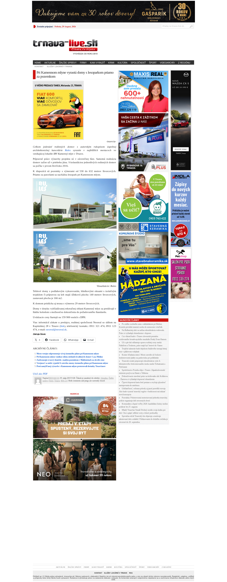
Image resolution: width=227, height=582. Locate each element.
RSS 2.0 (64, 381)
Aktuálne (50, 62)
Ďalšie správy (68, 62)
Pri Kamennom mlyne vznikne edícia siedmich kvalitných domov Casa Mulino (70, 357)
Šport (153, 62)
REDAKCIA (54, 378)
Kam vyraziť (97, 62)
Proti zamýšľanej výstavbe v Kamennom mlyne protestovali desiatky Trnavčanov (71, 366)
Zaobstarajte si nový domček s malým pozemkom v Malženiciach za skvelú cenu (70, 360)
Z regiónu (184, 62)
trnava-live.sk (69, 576)
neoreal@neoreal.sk (56, 329)
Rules (68, 150)
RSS (131, 573)
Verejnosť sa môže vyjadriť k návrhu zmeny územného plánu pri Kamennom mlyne (72, 363)
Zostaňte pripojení (45, 26)
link (62, 326)
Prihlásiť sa (37, 576)
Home (38, 62)
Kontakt (39, 66)
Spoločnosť (138, 62)
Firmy (83, 62)
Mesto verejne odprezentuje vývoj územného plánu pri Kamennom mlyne (68, 353)
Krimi (111, 62)
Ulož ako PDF (40, 373)
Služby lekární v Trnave (59, 66)
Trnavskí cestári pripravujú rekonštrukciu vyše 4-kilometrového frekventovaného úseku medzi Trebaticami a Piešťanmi (142, 364)
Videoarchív (167, 62)
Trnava (57, 381)
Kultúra (122, 62)
